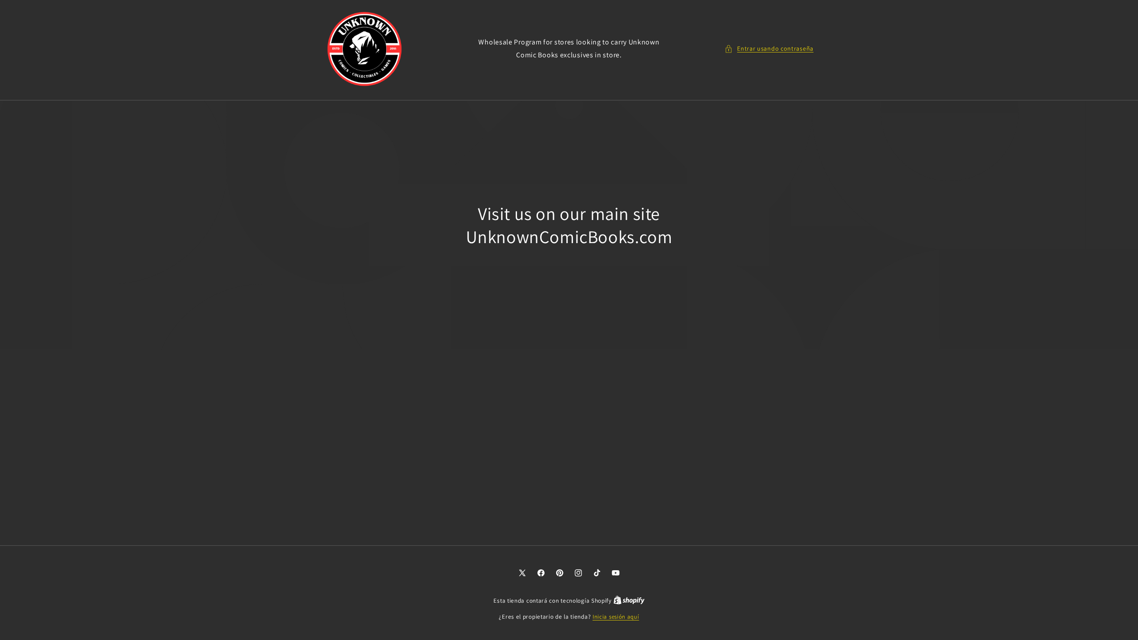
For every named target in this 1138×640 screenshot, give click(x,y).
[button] (769, 48)
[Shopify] (629, 600)
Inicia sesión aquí (616, 616)
